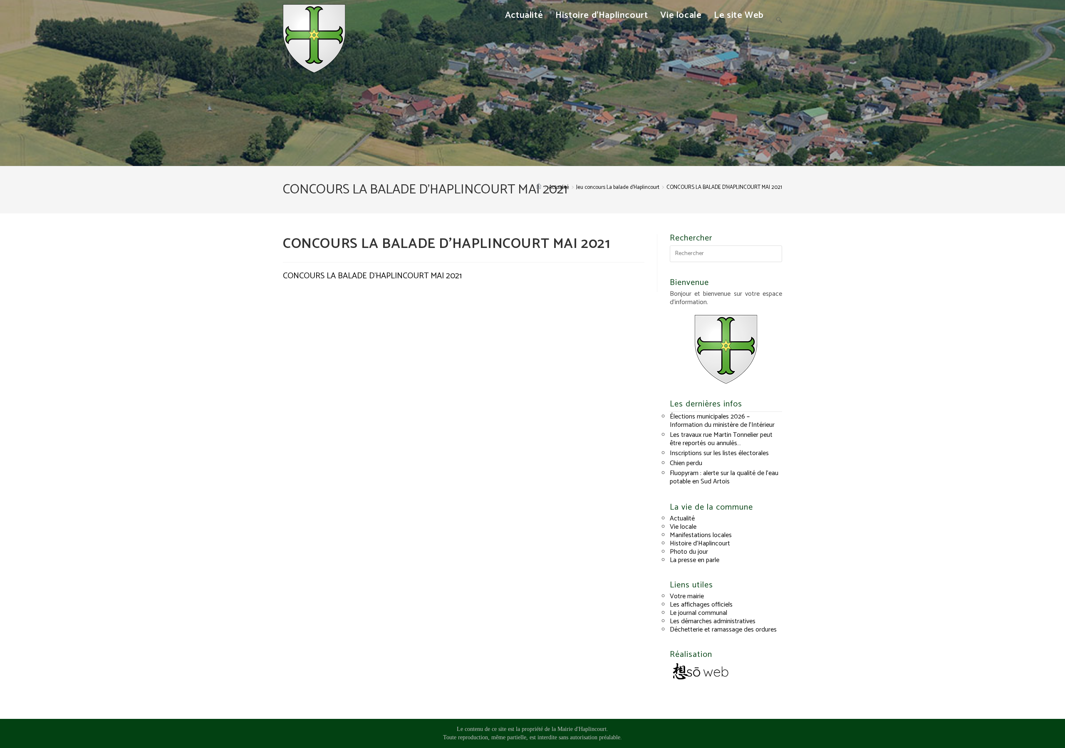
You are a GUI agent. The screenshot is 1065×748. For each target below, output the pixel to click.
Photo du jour (689, 551)
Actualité (682, 518)
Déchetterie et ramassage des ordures (723, 629)
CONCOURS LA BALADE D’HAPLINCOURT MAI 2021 (724, 187)
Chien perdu (686, 463)
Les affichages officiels (701, 604)
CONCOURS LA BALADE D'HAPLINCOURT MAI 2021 (372, 276)
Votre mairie (687, 596)
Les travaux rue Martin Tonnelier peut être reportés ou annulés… (721, 439)
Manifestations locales (701, 535)
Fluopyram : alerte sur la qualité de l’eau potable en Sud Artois (724, 477)
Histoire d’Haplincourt (700, 543)
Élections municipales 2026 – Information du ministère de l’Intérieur (722, 421)
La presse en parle (694, 560)
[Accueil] (539, 187)
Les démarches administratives (712, 621)
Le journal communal (698, 613)
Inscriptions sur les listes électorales (719, 453)
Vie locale (683, 527)
